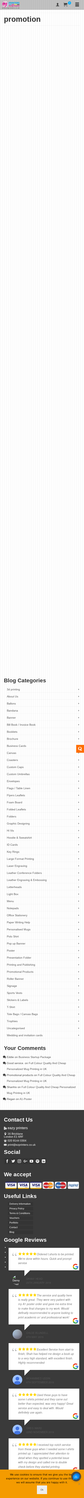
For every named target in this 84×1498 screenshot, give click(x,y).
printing (65, 339)
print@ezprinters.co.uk (22, 1144)
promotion (66, 172)
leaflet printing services (50, 668)
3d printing (13, 689)
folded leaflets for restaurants (65, 332)
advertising (14, 165)
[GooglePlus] (25, 1161)
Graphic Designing (18, 823)
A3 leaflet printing (17, 662)
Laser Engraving (17, 865)
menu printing (52, 336)
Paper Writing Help (18, 922)
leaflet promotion (69, 668)
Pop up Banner (36, 472)
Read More (45, 156)
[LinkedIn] (43, 1161)
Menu (54, 135)
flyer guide (58, 165)
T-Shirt (11, 1007)
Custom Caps (15, 767)
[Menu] (77, 5)
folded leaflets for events (39, 332)
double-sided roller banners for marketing (43, 509)
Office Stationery (17, 915)
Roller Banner (15, 978)
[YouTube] (31, 1161)
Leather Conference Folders (24, 872)
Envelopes (13, 781)
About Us (12, 696)
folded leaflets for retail (17, 336)
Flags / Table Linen (18, 788)
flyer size (11, 168)
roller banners (60, 512)
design (32, 165)
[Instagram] (19, 1161)
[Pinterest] (37, 1161)
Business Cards (16, 745)
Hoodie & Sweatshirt (19, 837)
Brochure (12, 738)
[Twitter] (13, 1161)
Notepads (13, 908)
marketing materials (15, 172)
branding (41, 662)
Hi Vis (10, 830)
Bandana (12, 710)
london (32, 336)
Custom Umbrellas (18, 774)
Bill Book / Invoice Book (21, 724)
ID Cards (12, 844)
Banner (24, 472)
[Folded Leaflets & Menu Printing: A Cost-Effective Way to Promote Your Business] (42, 219)
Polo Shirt (13, 936)
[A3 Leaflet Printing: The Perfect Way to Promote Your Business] (42, 559)
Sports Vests (14, 992)
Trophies (12, 1021)
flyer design (48, 165)
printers (57, 339)
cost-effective (24, 329)
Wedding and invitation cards (25, 1035)
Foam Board (14, 802)
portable (49, 339)
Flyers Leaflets (28, 135)
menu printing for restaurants (31, 339)
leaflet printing (53, 665)
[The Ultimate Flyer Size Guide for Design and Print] (42, 68)
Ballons (11, 703)
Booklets (12, 731)
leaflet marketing (38, 665)
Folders (11, 816)
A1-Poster (26, 1099)
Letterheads (14, 887)
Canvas (11, 752)
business (24, 165)
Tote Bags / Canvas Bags (22, 1014)
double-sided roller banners (39, 502)
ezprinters (59, 662)
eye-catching (37, 329)
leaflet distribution (22, 665)
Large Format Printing (20, 858)
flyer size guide (22, 168)
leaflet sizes (56, 168)
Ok (42, 1489)
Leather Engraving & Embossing (27, 880)
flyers (67, 662)
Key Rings (13, 851)
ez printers (48, 329)
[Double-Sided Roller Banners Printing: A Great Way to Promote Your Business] (42, 389)
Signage (12, 985)
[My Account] (58, 5)
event (38, 165)
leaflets (10, 671)
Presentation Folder (19, 957)
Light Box (12, 894)
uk (8, 342)
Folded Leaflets (43, 135)
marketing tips (49, 172)
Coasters (12, 760)
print (59, 172)
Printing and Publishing (21, 964)
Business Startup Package (35, 1057)
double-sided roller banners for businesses (38, 505)
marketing (67, 168)
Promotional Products (33, 138)
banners (12, 502)
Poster (61, 135)
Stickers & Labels (17, 1000)
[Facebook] (7, 1161)
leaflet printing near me (28, 668)
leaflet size (45, 168)
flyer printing (70, 165)
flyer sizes (35, 168)
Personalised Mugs (18, 929)
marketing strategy (34, 172)
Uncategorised (51, 138)
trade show (73, 512)
